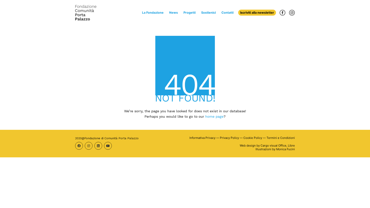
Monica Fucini (285, 149)
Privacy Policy (229, 138)
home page (214, 116)
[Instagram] (88, 146)
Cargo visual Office (273, 145)
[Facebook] (79, 146)
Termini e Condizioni (281, 138)
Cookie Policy (252, 138)
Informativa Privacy (202, 138)
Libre (291, 145)
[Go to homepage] (85, 12)
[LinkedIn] (98, 146)
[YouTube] (108, 146)
